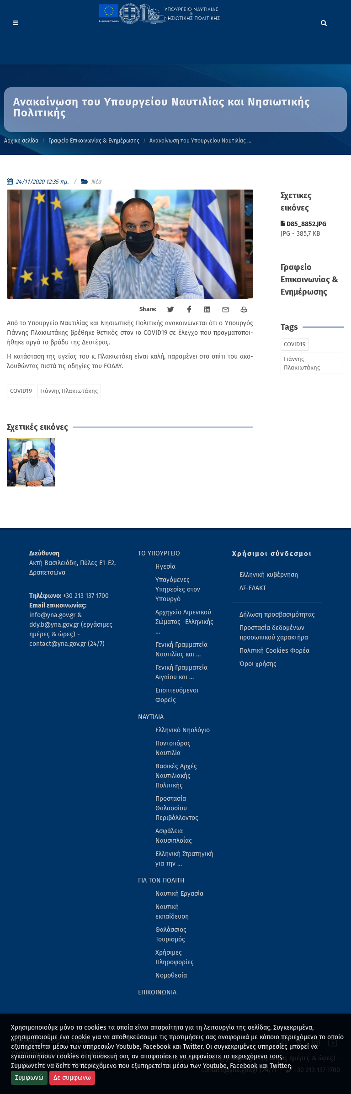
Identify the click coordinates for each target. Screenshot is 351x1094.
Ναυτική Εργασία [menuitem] (179, 894)
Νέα (96, 181)
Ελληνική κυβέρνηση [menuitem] (268, 575)
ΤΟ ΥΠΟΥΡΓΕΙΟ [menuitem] (159, 553)
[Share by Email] (226, 310)
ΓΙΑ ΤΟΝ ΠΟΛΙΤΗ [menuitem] (161, 880)
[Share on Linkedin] (207, 310)
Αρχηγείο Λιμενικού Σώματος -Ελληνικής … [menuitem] (184, 621)
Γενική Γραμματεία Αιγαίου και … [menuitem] (181, 672)
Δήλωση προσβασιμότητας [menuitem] (277, 614)
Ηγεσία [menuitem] (165, 567)
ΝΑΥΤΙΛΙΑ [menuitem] (151, 717)
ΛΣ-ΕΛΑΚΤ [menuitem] (252, 588)
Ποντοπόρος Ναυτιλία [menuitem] (173, 748)
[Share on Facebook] (189, 310)
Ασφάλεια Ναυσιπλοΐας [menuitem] (173, 836)
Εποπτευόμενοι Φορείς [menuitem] (176, 695)
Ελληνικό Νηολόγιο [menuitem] (182, 730)
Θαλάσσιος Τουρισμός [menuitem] (170, 934)
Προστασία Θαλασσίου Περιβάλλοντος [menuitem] (176, 808)
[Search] (324, 21)
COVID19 (21, 390)
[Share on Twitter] (171, 310)
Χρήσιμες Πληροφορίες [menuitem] (174, 957)
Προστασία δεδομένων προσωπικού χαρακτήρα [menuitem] (273, 632)
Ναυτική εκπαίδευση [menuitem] (172, 911)
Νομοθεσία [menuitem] (171, 975)
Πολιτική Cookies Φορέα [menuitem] (274, 651)
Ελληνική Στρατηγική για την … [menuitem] (184, 858)
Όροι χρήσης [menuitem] (258, 664)
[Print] (244, 310)
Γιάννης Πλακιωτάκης (69, 390)
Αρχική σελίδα (21, 140)
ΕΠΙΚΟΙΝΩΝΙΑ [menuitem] (157, 992)
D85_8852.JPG (305, 224)
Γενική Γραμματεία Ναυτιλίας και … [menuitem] (181, 649)
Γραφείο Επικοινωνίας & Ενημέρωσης (93, 140)
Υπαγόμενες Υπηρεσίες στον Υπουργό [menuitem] (177, 589)
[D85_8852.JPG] (31, 462)
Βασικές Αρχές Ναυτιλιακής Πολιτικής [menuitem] (176, 775)
